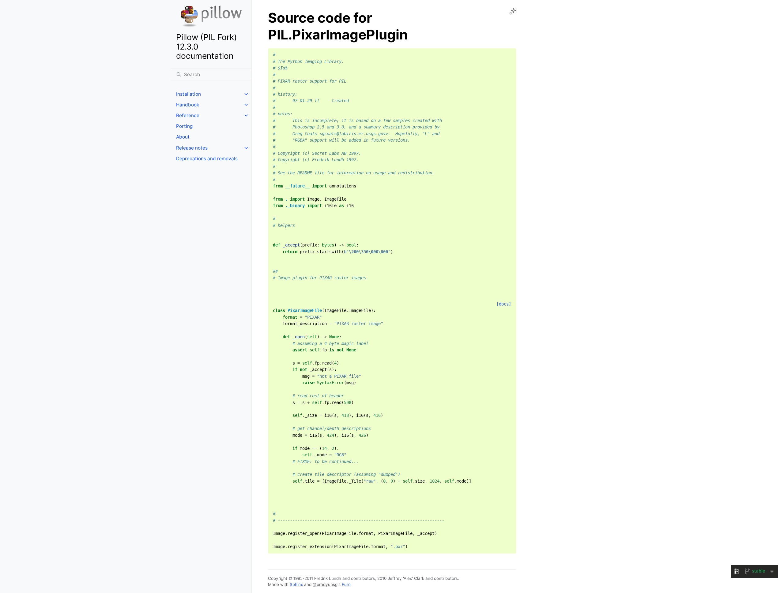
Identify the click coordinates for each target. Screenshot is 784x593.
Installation (188, 94)
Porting (184, 126)
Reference (187, 115)
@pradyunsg (325, 584)
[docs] (503, 304)
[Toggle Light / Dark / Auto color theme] (512, 11)
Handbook (187, 105)
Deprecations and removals (207, 158)
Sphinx (296, 584)
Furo (346, 584)
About (183, 137)
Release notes (192, 148)
